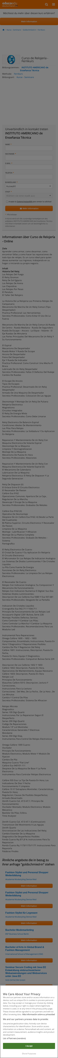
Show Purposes (29, 1053)
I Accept (29, 1046)
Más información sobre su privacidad (38, 1014)
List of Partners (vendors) (14, 1038)
